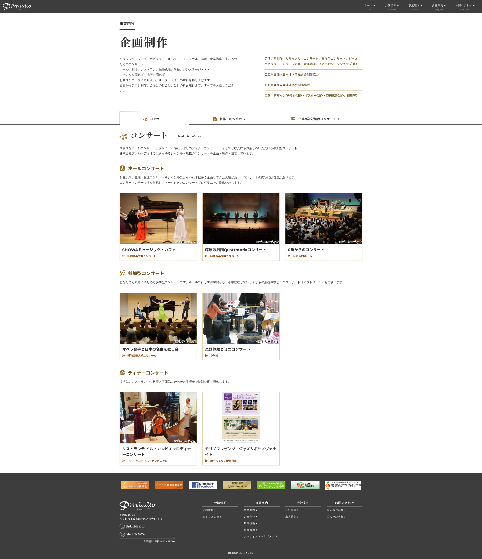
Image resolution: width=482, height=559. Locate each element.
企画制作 (249, 516)
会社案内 (291, 510)
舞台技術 (249, 523)
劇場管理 (249, 530)
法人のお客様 (335, 517)
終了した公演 (210, 516)
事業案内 (249, 510)
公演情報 (208, 510)
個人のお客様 (335, 510)
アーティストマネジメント (261, 536)
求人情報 (291, 516)
